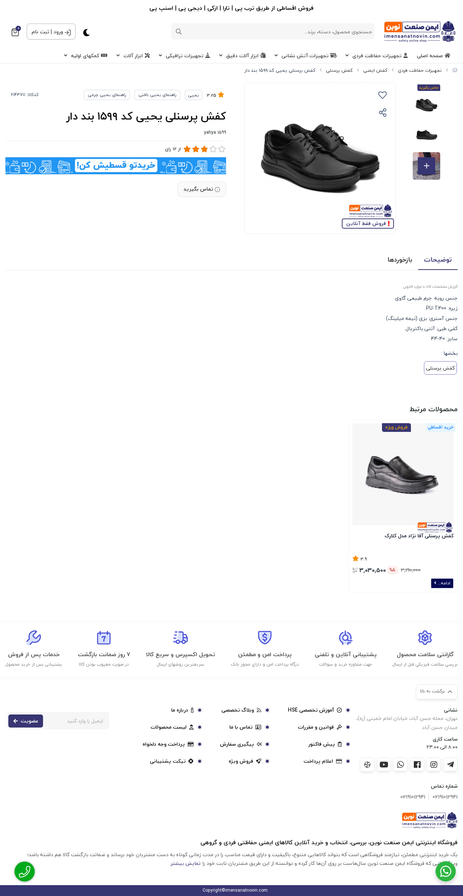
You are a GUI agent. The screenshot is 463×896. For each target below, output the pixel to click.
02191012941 (445, 797)
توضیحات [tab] (438, 259)
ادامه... (443, 583)
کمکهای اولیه (85, 55)
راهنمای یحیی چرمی (107, 95)
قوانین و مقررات (316, 727)
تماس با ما (240, 727)
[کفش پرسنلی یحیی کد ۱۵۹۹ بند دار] (430, 820)
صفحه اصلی (430, 55)
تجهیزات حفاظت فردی (377, 55)
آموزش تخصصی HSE (311, 710)
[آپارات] (367, 765)
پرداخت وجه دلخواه (164, 744)
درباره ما (179, 710)
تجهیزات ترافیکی (184, 55)
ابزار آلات (133, 55)
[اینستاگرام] (433, 764)
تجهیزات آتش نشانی (304, 55)
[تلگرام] (450, 764)
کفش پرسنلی (339, 70)
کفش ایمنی (375, 70)
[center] (178, 31)
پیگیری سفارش (237, 744)
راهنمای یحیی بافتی (157, 95)
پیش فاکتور (321, 744)
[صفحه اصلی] (455, 70)
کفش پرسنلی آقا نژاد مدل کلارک (419, 535)
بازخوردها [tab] (399, 259)
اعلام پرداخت (318, 761)
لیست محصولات (168, 727)
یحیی (193, 95)
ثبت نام (40, 31)
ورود (58, 31)
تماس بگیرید (198, 188)
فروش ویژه (241, 761)
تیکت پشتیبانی (168, 761)
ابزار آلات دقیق (242, 55)
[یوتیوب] (384, 764)
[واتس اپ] (400, 764)
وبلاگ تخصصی (237, 710)
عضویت (29, 720)
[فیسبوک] (417, 764)
